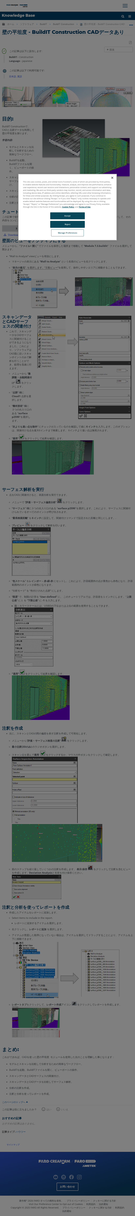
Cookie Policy (68, 207)
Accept (67, 215)
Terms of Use (85, 207)
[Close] (112, 177)
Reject (67, 224)
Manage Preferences (67, 233)
